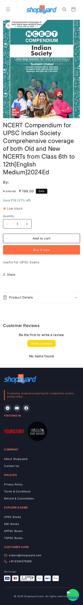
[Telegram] (7, 408)
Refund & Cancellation (19, 498)
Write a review (41, 343)
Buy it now (41, 250)
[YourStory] (14, 432)
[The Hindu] (37, 432)
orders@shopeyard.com (25, 555)
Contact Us (11, 466)
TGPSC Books (13, 538)
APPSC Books (13, 531)
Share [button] (11, 274)
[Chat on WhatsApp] (73, 595)
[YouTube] (17, 408)
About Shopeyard (16, 458)
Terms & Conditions (17, 491)
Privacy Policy (13, 484)
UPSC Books (12, 516)
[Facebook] (26, 408)
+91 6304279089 (20, 561)
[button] (8, 9)
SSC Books (11, 524)
